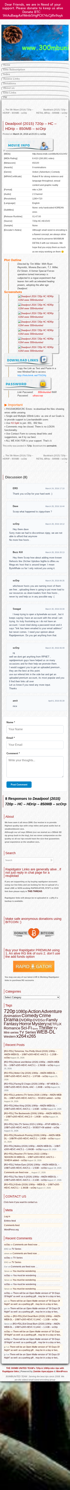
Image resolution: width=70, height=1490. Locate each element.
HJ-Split (15, 423)
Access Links (11, 78)
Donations (9, 83)
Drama (11, 1019)
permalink (52, 446)
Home (6, 64)
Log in (7, 1216)
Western (10, 1036)
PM (5, 97)
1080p (21, 1011)
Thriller (46, 1027)
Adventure (51, 1011)
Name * (10, 722)
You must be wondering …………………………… (36, 1271)
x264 (21, 1036)
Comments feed (12, 1225)
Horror (25, 1023)
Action (34, 1011)
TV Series (27, 1032)
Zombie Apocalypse (43, 1371)
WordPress (62, 1371)
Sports (35, 1029)
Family (52, 1020)
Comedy (30, 1015)
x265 (31, 1036)
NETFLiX (54, 1024)
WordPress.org (11, 1229)
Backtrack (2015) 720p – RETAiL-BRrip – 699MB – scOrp (51, 112)
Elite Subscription (14, 69)
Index (6, 74)
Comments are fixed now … (17, 1172)
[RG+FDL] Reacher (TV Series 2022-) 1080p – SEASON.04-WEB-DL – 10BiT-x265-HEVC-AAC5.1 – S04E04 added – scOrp (30, 1157)
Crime (45, 1015)
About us (9, 87)
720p (29, 446)
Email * (10, 737)
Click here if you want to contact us (20, 1202)
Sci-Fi (26, 1027)
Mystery (39, 1023)
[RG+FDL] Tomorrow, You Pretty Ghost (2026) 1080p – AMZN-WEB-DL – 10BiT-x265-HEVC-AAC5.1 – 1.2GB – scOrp (31, 1054)
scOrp (43, 134)
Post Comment (19, 784)
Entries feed (10, 1221)
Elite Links (9, 92)
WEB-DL (46, 1032)
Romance (12, 1028)
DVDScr (39, 1020)
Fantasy (11, 1023)
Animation (12, 1016)
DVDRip (25, 1020)
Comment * (13, 753)
